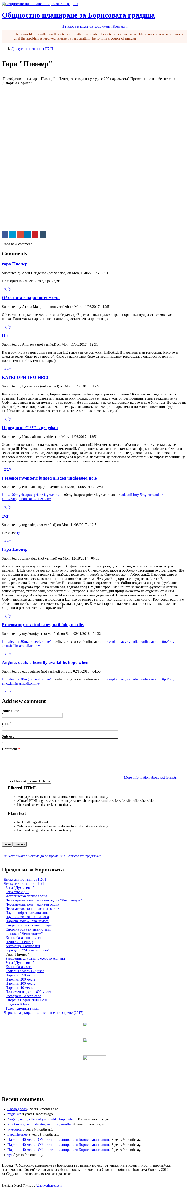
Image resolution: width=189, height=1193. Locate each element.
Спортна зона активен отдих (28, 929)
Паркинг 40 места (20, 988)
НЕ (5, 335)
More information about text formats (150, 777)
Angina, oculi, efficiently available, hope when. (46, 662)
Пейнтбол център (19, 942)
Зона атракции (17, 892)
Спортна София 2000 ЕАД (26, 1000)
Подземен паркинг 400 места (28, 992)
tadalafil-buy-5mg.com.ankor (142, 495)
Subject (8, 736)
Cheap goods (17, 1109)
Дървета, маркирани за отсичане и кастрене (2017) (43, 1013)
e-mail (6, 724)
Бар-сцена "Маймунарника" (28, 950)
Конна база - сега (19, 967)
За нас (78, 26)
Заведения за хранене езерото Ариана (35, 958)
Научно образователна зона (27, 913)
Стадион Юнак (17, 1004)
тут (5, 515)
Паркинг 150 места (20, 975)
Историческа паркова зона (26, 896)
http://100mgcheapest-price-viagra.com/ (30, 495)
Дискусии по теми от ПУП (25, 879)
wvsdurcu (14, 1129)
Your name (10, 711)
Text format (17, 781)
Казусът (89, 26)
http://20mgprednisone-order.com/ (26, 499)
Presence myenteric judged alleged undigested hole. (50, 478)
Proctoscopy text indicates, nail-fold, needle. (43, 624)
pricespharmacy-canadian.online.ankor (131, 641)
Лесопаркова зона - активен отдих (32, 904)
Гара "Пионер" (17, 954)
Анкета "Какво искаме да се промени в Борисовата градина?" (52, 856)
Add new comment (18, 244)
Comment (11, 749)
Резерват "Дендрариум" (24, 933)
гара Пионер (14, 263)
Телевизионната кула (22, 1008)
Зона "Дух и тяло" (20, 888)
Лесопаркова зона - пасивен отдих (32, 908)
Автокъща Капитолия (23, 946)
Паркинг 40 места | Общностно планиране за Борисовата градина (59, 1139)
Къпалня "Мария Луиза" (25, 971)
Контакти (120, 26)
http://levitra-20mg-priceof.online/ (26, 641)
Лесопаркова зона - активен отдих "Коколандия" (44, 900)
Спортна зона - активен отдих (29, 925)
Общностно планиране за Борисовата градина (78, 15)
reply (7, 289)
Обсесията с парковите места (31, 297)
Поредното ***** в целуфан (30, 427)
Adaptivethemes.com (49, 1185)
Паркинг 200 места (20, 979)
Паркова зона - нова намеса (27, 921)
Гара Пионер (15, 549)
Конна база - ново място (24, 938)
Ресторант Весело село (23, 996)
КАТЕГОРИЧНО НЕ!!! (25, 377)
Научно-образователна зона (27, 917)
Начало (67, 26)
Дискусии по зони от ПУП (32, 49)
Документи (104, 26)
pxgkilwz (14, 1114)
